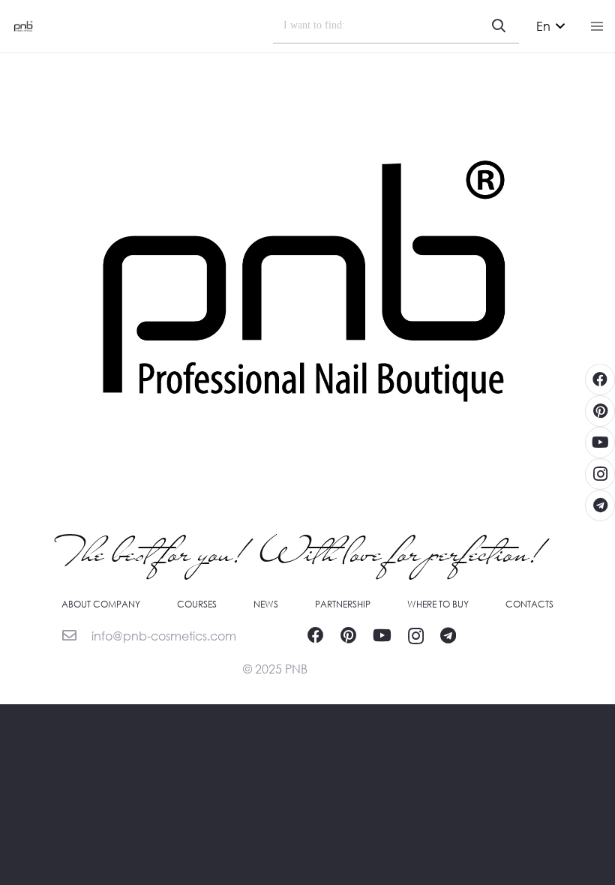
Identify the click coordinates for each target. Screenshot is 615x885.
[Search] (499, 26)
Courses (197, 604)
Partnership (342, 604)
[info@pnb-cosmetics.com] (77, 636)
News (266, 604)
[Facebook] (316, 635)
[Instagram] (416, 636)
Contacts (530, 604)
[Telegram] (448, 635)
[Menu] (597, 26)
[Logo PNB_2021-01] (23, 26)
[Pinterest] (348, 635)
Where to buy (438, 604)
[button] (550, 26)
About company (101, 604)
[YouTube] (382, 635)
